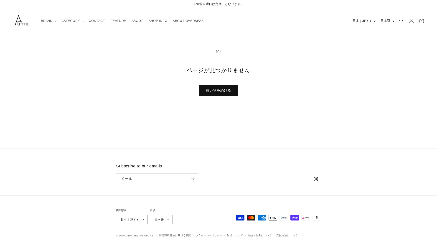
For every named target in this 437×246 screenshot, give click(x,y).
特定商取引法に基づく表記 (175, 235)
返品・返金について (260, 235)
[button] (48, 21)
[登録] (193, 178)
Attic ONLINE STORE (140, 235)
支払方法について (287, 235)
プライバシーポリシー (209, 235)
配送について (235, 235)
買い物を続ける (218, 90)
